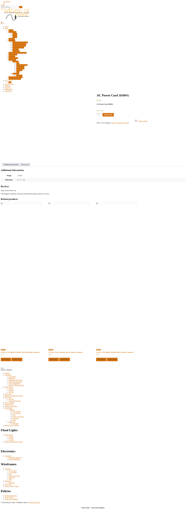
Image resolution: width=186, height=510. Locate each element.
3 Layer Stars (20, 67)
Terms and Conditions (11, 499)
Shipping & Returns (11, 496)
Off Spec (11, 399)
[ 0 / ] (6, 1)
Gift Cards (12, 39)
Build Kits (15, 49)
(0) (4, 3)
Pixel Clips (12, 56)
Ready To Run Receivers (20, 42)
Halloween (15, 74)
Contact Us (8, 91)
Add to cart (108, 115)
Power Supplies (13, 58)
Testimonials (8, 89)
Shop (6, 28)
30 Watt (14, 37)
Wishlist (3, 350)
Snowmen (19, 70)
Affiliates (7, 86)
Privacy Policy (9, 497)
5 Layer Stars (20, 68)
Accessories (16, 51)
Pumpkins (19, 75)
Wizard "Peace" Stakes (12, 425)
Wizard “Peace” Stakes (16, 77)
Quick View (17, 359)
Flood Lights (12, 32)
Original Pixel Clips (15, 401)
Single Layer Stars (22, 65)
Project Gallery (9, 84)
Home (6, 27)
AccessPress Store (34, 502)
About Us (8, 87)
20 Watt (14, 35)
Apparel (11, 30)
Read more (6, 359)
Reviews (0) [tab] (25, 164)
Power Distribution (18, 47)
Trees (18, 72)
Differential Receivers (19, 46)
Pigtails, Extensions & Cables (18, 53)
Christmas (15, 61)
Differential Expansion (19, 44)
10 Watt (14, 34)
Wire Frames (12, 60)
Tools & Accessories (15, 79)
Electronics (12, 40)
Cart (10, 82)
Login (2, 5)
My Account (8, 81)
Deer (17, 63)
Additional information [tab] (11, 164)
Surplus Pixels (13, 54)
